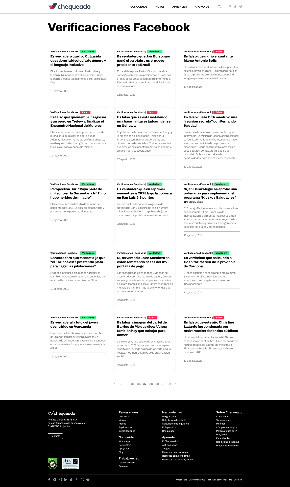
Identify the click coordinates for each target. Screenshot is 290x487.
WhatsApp (124, 441)
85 (133, 383)
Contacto (55, 436)
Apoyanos (202, 6)
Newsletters (125, 445)
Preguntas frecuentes (227, 445)
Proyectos (221, 434)
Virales (122, 420)
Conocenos (138, 6)
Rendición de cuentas (227, 442)
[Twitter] (78, 480)
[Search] (219, 6)
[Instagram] (61, 480)
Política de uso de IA (226, 431)
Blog (121, 452)
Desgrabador (169, 416)
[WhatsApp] (83, 480)
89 (157, 383)
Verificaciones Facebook (64, 51)
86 (139, 383)
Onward (175, 383)
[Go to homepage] (75, 7)
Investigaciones (127, 431)
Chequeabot (168, 431)
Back (115, 383)
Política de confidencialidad (219, 480)
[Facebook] (50, 480)
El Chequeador (170, 441)
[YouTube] (87, 480)
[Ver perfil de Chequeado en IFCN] (52, 463)
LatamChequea (127, 462)
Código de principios (226, 427)
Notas (159, 6)
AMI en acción (169, 445)
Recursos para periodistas (176, 456)
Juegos (166, 448)
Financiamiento (224, 438)
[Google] (56, 480)
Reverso (123, 466)
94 (169, 383)
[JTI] (70, 463)
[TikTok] (72, 480)
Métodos (220, 423)
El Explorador (169, 427)
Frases (122, 423)
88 (151, 383)
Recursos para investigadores (178, 459)
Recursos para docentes (175, 452)
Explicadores (125, 427)
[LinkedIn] (67, 480)
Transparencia (223, 420)
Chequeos (124, 416)
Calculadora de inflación (174, 420)
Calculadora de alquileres (175, 423)
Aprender (179, 6)
